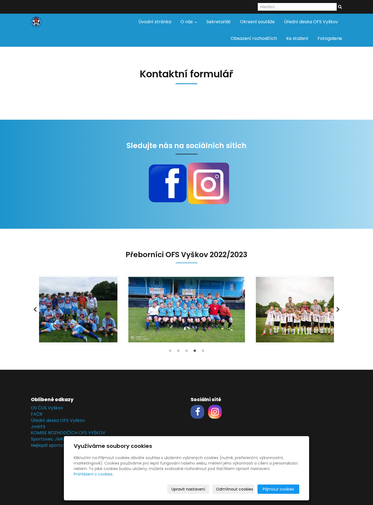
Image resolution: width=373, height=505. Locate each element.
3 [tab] (186, 352)
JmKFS (38, 427)
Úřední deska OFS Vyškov (311, 22)
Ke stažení (297, 38)
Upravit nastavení (188, 489)
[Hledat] (340, 7)
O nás (187, 22)
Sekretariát (218, 22)
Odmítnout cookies (234, 489)
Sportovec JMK (47, 439)
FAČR (36, 414)
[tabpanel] (186, 309)
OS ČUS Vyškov (47, 408)
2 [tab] (178, 352)
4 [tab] (194, 352)
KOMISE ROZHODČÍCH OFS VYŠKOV (68, 433)
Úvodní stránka (154, 22)
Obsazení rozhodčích (254, 38)
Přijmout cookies (278, 489)
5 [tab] (203, 352)
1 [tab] (170, 352)
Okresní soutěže (257, 22)
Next (338, 309)
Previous (35, 309)
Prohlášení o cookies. (93, 474)
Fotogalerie (330, 38)
